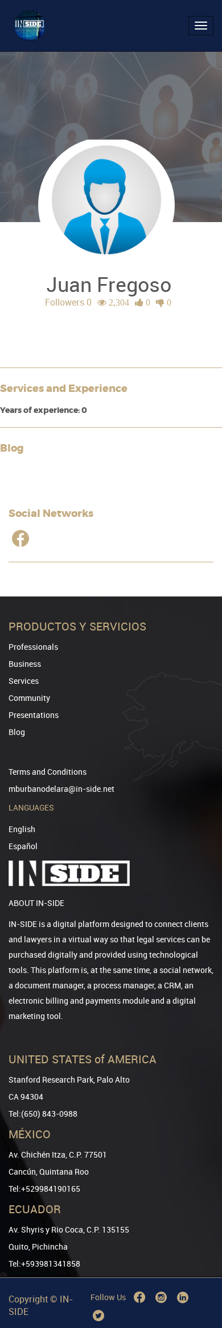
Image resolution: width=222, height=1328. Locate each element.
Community (29, 697)
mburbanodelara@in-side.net (61, 788)
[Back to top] (197, 1261)
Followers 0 (68, 302)
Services (24, 680)
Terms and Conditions (48, 771)
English (22, 829)
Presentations (34, 714)
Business (25, 663)
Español (23, 846)
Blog (17, 731)
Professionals (33, 646)
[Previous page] (197, 1278)
